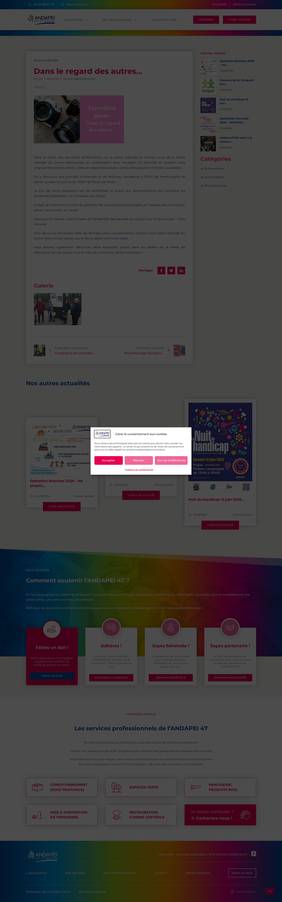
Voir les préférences (171, 460)
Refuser (138, 460)
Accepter (108, 460)
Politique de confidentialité (139, 469)
